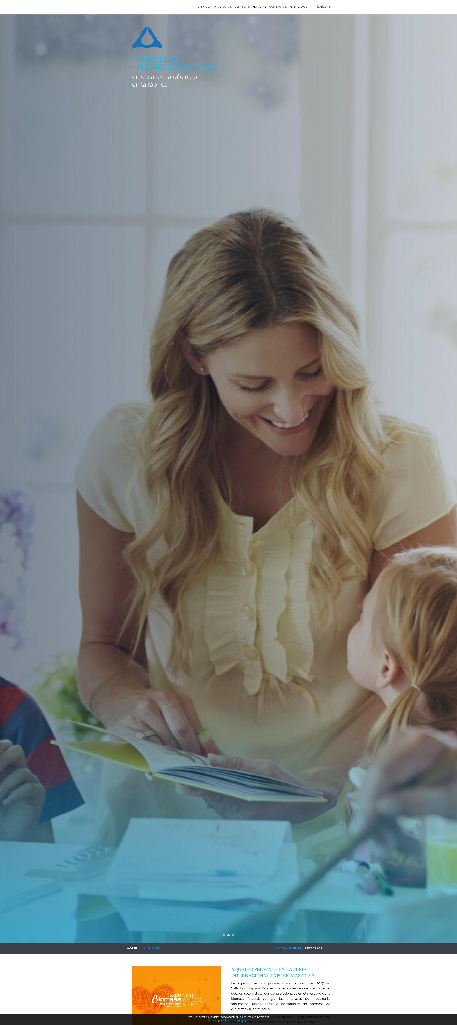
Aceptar (242, 1020)
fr (329, 6)
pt (315, 6)
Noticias (259, 6)
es (325, 6)
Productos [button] (223, 6)
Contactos (278, 6)
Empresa (204, 6)
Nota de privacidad (219, 1020)
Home (132, 948)
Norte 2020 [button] (298, 6)
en (320, 6)
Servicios (242, 6)
